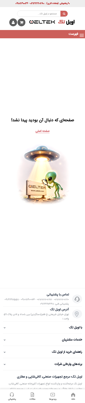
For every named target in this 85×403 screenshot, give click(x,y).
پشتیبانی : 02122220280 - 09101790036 (41, 3)
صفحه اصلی (42, 131)
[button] (73, 34)
